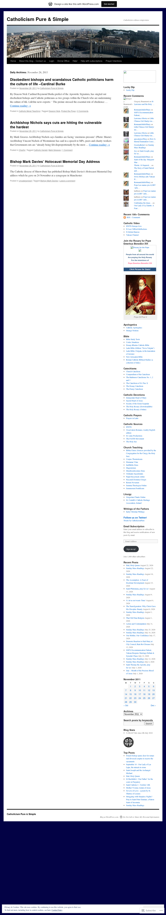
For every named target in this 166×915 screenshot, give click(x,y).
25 (144, 698)
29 (130, 701)
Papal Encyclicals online (135, 476)
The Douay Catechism (134, 386)
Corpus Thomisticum (134, 459)
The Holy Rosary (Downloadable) (139, 406)
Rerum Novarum (132, 482)
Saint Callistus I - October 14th (138, 784)
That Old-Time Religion (135, 618)
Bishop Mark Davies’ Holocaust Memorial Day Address (55, 161)
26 (149, 698)
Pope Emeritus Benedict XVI (140, 263)
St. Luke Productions (134, 435)
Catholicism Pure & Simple (38, 18)
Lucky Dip (130, 90)
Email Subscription (134, 526)
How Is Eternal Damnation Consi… (145, 140)
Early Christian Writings (135, 511)
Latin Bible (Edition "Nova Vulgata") (140, 348)
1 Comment (67, 150)
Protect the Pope (68, 111)
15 (130, 694)
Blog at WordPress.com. (109, 817)
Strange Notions (132, 330)
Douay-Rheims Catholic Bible (137, 345)
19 (149, 694)
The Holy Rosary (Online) (136, 409)
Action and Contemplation (136, 623)
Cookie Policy (57, 910)
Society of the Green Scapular (137, 403)
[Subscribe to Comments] (125, 217)
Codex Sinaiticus (132, 342)
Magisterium (131, 468)
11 (144, 690)
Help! (75, 60)
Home (13, 60)
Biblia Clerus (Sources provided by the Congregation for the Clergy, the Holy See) (141, 453)
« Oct (126, 705)
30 (135, 701)
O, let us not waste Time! (136, 600)
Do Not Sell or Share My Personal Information (141, 817)
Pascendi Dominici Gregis (136, 479)
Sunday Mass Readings (144, 146)
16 (135, 694)
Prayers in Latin (132, 418)
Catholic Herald (40, 150)
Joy (135, 151)
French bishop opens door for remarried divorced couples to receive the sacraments (140, 758)
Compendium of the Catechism (138, 374)
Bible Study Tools (133, 339)
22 (130, 698)
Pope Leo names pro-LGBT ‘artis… (145, 192)
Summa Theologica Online (136, 485)
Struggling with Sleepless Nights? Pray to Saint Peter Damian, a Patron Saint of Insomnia (140, 799)
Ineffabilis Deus (132, 465)
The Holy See (131, 441)
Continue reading (20, 105)
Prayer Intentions (114, 60)
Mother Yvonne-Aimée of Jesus (138, 787)
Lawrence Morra (140, 118)
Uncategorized (25, 180)
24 (140, 698)
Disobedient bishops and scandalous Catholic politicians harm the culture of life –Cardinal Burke (61, 81)
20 (153, 694)
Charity (22, 150)
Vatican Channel (132, 234)
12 (149, 690)
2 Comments (82, 111)
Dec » (153, 705)
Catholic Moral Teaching (29, 111)
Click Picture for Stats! (140, 269)
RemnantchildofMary (142, 109)
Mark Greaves (54, 150)
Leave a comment (67, 180)
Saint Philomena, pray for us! (137, 588)
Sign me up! (131, 549)
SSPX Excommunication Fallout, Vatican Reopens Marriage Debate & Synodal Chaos (140, 653)
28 (126, 701)
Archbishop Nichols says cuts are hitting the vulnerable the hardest (56, 124)
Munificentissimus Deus (135, 470)
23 (135, 698)
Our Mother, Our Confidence (137, 635)
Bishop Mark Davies (49, 180)
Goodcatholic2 (139, 145)
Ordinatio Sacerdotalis (134, 473)
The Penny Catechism (134, 389)
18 (144, 694)
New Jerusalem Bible (134, 356)
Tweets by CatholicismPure (134, 520)
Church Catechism (133, 371)
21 (126, 698)
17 (140, 694)
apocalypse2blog (140, 139)
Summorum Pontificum (135, 488)
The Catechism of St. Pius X (137, 383)
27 (153, 698)
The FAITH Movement (135, 438)
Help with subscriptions (91, 60)
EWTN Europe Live (134, 226)
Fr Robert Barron (132, 232)
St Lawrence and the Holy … (144, 102)
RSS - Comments (133, 217)
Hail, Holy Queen (133, 565)
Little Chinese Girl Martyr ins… (144, 119)
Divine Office (63, 60)
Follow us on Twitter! (135, 517)
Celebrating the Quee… (143, 203)
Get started (109, 4)
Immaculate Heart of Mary (136, 397)
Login (51, 60)
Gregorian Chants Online (135, 497)
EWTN (129, 427)
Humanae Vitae (132, 462)
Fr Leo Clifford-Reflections (136, 229)
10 (140, 690)
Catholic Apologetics (134, 327)
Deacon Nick (54, 111)
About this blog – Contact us (32, 60)
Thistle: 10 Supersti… (142, 165)
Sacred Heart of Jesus (134, 400)
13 (153, 690)
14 (126, 694)
